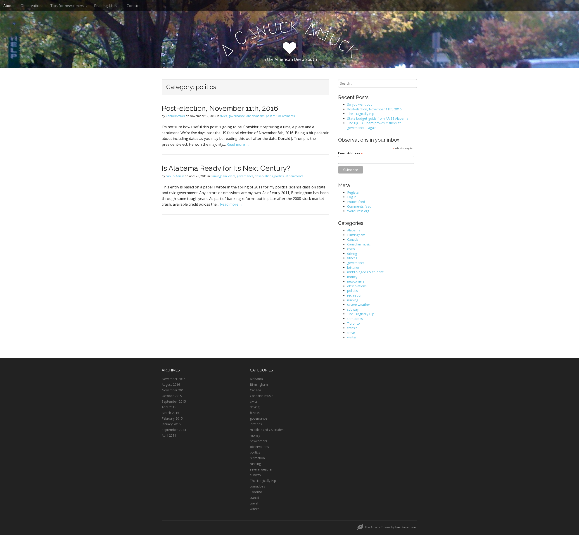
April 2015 (169, 407)
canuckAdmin (175, 176)
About (8, 5)
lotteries (353, 267)
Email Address (350, 153)
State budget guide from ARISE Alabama (377, 118)
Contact (133, 5)
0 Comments (286, 116)
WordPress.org (358, 211)
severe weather (358, 304)
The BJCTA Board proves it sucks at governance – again (374, 125)
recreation (354, 295)
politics (270, 116)
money (352, 277)
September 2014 (174, 430)
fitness (352, 258)
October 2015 (172, 396)
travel (351, 333)
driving (352, 253)
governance (236, 116)
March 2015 (170, 413)
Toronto (353, 323)
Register (353, 192)
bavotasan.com (406, 527)
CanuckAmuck (175, 116)
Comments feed (359, 206)
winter (351, 337)
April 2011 (169, 435)
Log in (351, 197)
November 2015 (173, 390)
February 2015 (172, 418)
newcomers (355, 281)
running (352, 300)
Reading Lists (106, 5)
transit (352, 328)
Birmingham (219, 176)
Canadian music (358, 244)
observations (255, 116)
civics (223, 116)
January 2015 (171, 424)
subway (352, 309)
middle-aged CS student (365, 272)
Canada (352, 239)
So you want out (359, 104)
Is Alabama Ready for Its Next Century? (226, 168)
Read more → (238, 144)
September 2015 (174, 401)
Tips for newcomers (67, 5)
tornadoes (355, 318)
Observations (32, 5)
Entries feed (356, 202)
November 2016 (173, 379)
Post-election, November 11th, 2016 (220, 108)
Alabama (353, 230)
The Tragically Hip (360, 114)
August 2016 (171, 384)
